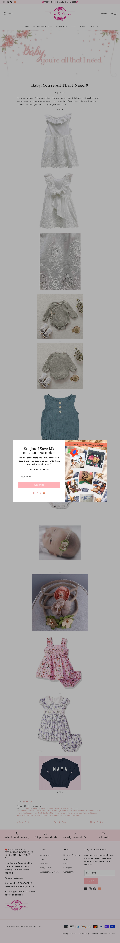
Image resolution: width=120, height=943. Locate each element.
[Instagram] (37, 493)
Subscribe (39, 485)
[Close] (104, 442)
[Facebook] (33, 493)
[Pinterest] (40, 493)
